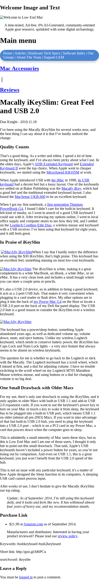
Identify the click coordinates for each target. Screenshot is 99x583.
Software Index (74, 53)
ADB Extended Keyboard (54, 164)
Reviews (9, 90)
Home (7, 53)
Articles (20, 53)
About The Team (28, 57)
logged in (26, 577)
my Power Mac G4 (47, 302)
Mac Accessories (19, 68)
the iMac (57, 180)
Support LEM (54, 57)
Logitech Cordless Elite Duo (30, 225)
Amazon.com (33, 524)
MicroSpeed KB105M (63, 172)
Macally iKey (71, 188)
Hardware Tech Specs (44, 53)
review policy (67, 536)
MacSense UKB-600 (30, 197)
